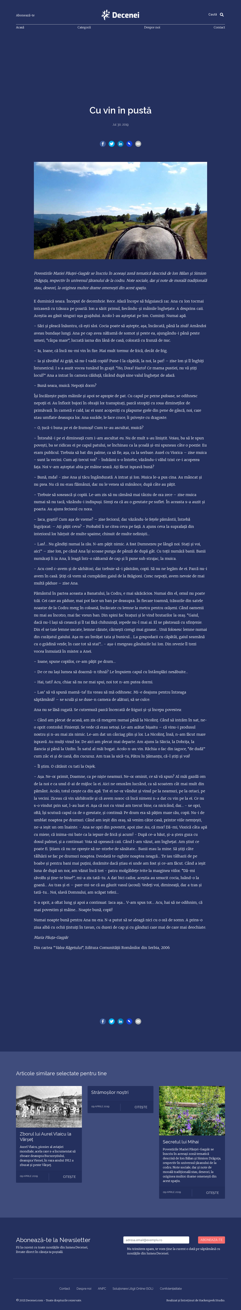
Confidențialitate (171, 1288)
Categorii (84, 27)
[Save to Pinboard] (129, 143)
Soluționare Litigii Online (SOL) (133, 1288)
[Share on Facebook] (103, 143)
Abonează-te (25, 15)
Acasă (20, 27)
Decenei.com (34, 1300)
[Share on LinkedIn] (120, 143)
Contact (219, 27)
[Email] (138, 143)
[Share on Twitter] (112, 143)
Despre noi (152, 27)
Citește (69, 1177)
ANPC (102, 1288)
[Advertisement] (120, 61)
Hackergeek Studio (211, 1300)
